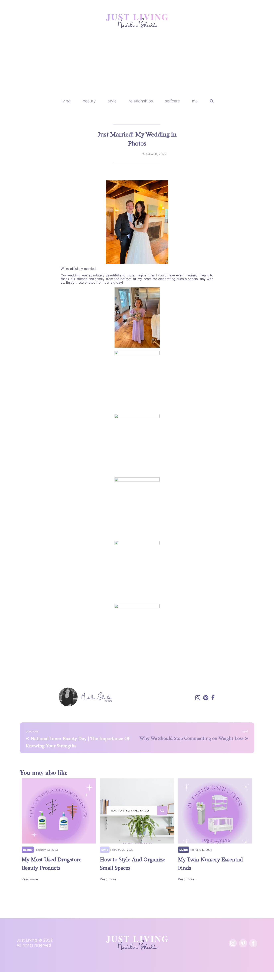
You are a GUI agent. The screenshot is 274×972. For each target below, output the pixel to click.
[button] (212, 101)
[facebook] (253, 943)
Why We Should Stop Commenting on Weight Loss (191, 738)
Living (183, 849)
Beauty (27, 849)
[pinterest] (243, 943)
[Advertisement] (137, 66)
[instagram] (233, 943)
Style (104, 849)
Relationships (129, 154)
